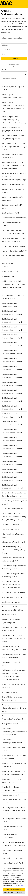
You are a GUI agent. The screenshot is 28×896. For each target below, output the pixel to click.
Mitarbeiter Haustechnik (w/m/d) (13, 592)
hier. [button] (22, 885)
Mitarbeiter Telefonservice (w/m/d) (14, 597)
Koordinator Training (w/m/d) (12, 509)
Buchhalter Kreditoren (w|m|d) (13, 184)
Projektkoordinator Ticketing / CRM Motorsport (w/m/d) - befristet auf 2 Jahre (14, 638)
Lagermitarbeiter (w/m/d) (11, 529)
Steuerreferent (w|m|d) (10, 795)
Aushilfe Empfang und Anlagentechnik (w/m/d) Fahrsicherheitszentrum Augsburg (14, 120)
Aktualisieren (14, 58)
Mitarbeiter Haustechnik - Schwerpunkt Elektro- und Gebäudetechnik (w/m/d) (11, 584)
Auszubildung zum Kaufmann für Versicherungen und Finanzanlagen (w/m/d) (14, 146)
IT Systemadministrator (10, 276)
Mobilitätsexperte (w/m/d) (11, 602)
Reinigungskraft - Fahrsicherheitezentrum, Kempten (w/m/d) (14, 708)
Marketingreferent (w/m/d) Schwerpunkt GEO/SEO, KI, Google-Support (14, 550)
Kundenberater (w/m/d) (10, 524)
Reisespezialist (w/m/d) (10, 724)
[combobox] (14, 54)
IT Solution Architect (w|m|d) (12, 271)
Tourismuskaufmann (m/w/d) (12, 858)
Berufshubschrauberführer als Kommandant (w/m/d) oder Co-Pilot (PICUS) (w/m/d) (13, 165)
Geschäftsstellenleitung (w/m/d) (13, 246)
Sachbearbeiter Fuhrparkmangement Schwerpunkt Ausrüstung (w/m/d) (14, 731)
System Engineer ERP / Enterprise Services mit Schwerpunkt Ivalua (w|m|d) (14, 811)
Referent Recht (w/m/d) (10, 692)
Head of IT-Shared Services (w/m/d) (14, 251)
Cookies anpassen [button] (8, 892)
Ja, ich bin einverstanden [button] (14, 889)
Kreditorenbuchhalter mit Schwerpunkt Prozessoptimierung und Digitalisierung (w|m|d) (14, 516)
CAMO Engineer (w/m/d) (10, 213)
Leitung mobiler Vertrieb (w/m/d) (13, 542)
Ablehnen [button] (19, 892)
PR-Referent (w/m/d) (9, 615)
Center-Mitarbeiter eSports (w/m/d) (14, 218)
